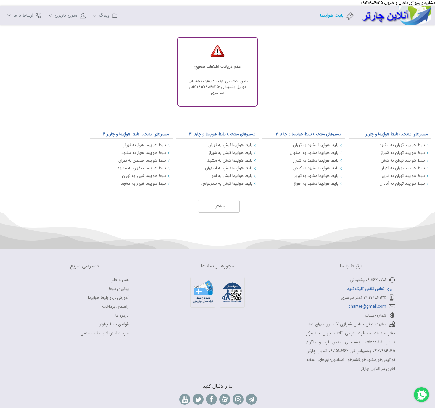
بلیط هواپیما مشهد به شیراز (316, 160)
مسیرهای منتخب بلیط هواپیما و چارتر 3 (222, 134)
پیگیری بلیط (118, 289)
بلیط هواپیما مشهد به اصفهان (314, 152)
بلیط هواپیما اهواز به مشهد (143, 152)
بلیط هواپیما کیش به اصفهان (228, 168)
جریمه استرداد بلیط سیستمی (104, 333)
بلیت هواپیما (332, 15)
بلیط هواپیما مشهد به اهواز (316, 183)
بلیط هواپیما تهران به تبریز (403, 175)
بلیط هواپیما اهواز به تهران (144, 145)
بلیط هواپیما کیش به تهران (230, 145)
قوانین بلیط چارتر (114, 324)
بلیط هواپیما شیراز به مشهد (143, 183)
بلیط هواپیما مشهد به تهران (316, 145)
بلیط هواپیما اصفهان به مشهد (141, 168)
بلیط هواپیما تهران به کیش (403, 160)
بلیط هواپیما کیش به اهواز (230, 175)
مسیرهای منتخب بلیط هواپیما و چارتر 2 (308, 134)
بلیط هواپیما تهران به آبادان (402, 183)
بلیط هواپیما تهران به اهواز (403, 168)
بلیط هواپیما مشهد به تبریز (316, 175)
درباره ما (122, 315)
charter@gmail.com (367, 306)
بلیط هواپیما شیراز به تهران (144, 175)
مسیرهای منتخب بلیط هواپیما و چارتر (396, 134)
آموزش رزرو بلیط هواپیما (108, 297)
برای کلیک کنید (370, 289)
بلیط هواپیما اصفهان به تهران (142, 160)
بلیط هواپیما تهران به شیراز (403, 152)
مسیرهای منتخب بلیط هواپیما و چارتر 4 (136, 134)
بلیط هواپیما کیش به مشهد (229, 160)
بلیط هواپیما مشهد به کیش (316, 168)
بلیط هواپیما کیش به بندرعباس (226, 183)
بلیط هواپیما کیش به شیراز (230, 152)
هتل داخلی (119, 280)
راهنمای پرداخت (115, 306)
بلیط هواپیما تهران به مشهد (402, 145)
